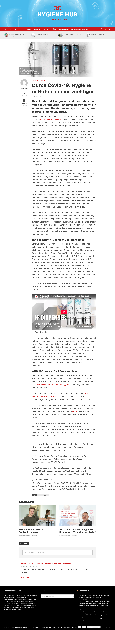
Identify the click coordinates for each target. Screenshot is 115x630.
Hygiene (45, 495)
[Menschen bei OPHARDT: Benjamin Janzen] (37, 515)
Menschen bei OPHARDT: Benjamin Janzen (32, 531)
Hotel (39, 495)
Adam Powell (24, 88)
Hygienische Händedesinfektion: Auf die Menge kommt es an (18, 35)
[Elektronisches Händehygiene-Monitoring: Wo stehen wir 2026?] (77, 515)
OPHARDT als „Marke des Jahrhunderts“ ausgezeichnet (99, 35)
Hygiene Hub (84, 591)
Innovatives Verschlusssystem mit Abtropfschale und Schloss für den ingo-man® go (94, 596)
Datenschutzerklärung (93, 627)
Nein (83, 627)
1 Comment (24, 96)
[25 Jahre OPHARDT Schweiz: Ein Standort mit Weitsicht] (60, 35)
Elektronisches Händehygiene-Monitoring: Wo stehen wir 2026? (77, 531)
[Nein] (113, 627)
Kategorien (36, 29)
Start (29, 29)
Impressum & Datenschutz (79, 29)
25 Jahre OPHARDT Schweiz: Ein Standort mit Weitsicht (72, 35)
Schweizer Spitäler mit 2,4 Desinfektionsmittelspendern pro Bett (46, 35)
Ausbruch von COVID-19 (50, 119)
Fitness (75, 411)
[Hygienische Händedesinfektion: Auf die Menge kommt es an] (6, 35)
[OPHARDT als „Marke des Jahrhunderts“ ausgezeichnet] (87, 35)
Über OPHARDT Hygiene (61, 29)
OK (79, 627)
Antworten (24, 577)
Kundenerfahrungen (39, 81)
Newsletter (47, 29)
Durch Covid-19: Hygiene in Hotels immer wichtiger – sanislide (45, 563)
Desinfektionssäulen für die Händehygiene (51, 384)
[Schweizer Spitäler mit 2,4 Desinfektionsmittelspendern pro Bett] (33, 35)
